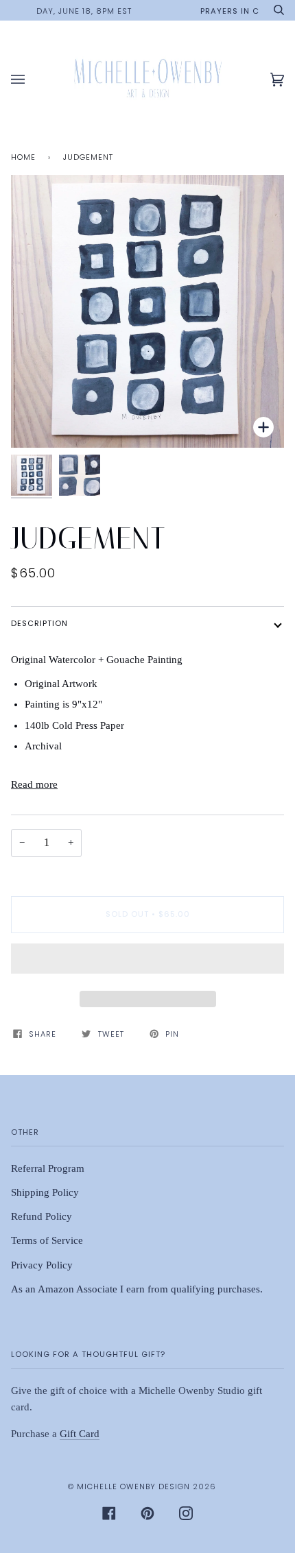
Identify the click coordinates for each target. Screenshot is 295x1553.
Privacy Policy (42, 1265)
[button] (147, 961)
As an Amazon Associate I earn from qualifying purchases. (137, 1289)
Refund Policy (41, 1216)
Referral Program (47, 1168)
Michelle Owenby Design (133, 1486)
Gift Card (79, 1433)
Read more (34, 784)
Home (23, 157)
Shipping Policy (45, 1192)
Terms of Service (47, 1240)
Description (39, 623)
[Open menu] (31, 80)
